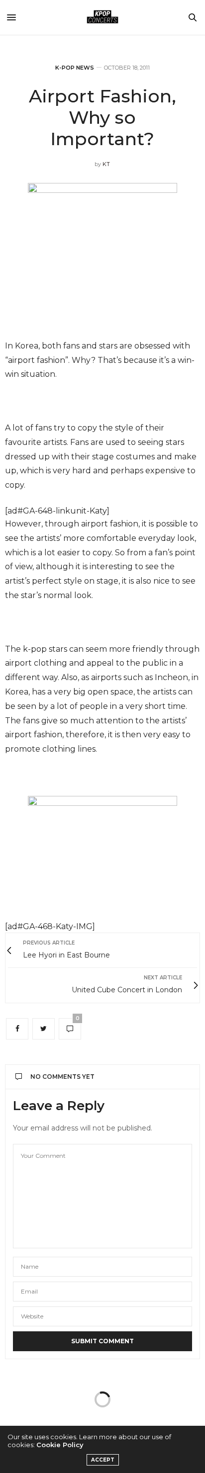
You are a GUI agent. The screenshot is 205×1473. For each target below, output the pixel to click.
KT (106, 164)
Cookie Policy (60, 1445)
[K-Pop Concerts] (102, 17)
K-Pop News (74, 68)
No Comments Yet (62, 1076)
